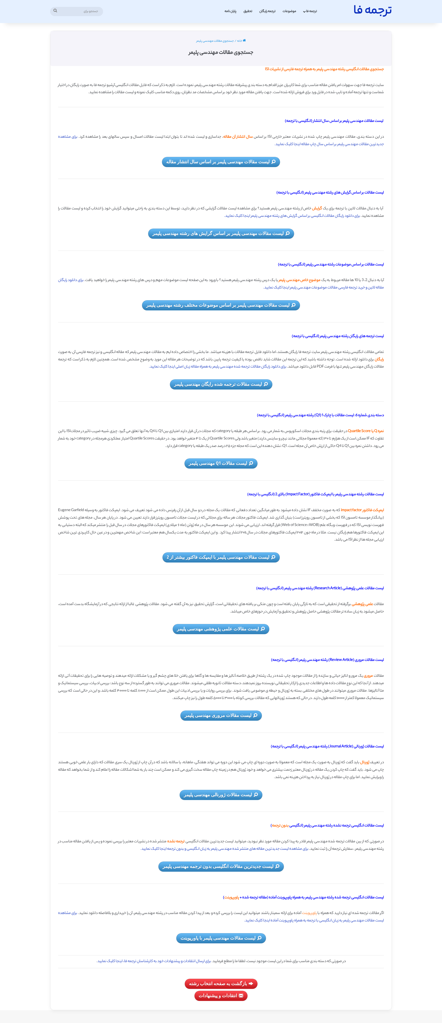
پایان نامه (230, 11)
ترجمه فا (311, 11)
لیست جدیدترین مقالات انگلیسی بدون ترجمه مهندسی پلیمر (218, 866)
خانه (240, 41)
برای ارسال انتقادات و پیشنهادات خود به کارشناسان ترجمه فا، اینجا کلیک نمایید (154, 962)
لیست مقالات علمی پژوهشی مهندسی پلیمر (218, 629)
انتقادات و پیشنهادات (218, 995)
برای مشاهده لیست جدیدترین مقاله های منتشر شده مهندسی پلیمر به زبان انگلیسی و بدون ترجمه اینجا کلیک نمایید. (224, 849)
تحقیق (248, 11)
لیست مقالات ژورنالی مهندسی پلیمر (218, 794)
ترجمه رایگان (267, 11)
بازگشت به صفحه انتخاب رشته (218, 983)
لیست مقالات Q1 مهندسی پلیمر (218, 463)
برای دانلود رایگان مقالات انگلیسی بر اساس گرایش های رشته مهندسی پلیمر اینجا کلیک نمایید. (292, 216)
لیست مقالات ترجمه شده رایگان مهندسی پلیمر (218, 384)
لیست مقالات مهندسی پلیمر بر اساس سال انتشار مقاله (218, 161)
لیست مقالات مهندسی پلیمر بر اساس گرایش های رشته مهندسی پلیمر (218, 233)
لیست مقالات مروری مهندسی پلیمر (218, 715)
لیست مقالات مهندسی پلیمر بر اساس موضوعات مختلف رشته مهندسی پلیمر (218, 305)
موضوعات (289, 11)
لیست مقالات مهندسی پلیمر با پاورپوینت (218, 938)
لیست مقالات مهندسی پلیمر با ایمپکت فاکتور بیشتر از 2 (218, 557)
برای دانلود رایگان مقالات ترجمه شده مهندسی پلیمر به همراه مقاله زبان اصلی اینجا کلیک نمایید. (217, 367)
